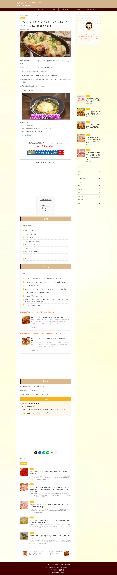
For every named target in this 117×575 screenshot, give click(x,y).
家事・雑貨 (52, 9)
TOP (26, 9)
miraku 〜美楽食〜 (24, 6)
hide (50, 199)
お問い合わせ (90, 9)
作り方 (44, 208)
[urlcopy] (55, 452)
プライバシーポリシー (65, 564)
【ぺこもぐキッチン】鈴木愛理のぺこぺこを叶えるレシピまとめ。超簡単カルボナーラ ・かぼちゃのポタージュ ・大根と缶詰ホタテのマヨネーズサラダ (49, 489)
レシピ (23, 458)
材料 (43, 205)
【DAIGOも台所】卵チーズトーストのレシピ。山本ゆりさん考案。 (93, 99)
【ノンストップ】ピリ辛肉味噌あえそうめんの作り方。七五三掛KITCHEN (93, 126)
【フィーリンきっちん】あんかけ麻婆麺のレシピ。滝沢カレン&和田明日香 (93, 113)
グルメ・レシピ (39, 9)
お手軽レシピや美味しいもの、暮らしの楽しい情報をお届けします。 (58, 567)
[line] (47, 452)
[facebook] (39, 452)
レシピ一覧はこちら (28, 135)
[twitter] (35, 452)
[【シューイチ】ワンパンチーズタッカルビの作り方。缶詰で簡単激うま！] (43, 452)
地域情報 (77, 9)
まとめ (44, 210)
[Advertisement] (45, 183)
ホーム (48, 564)
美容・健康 (65, 9)
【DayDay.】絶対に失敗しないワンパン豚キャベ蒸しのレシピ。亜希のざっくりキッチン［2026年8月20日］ (93, 156)
